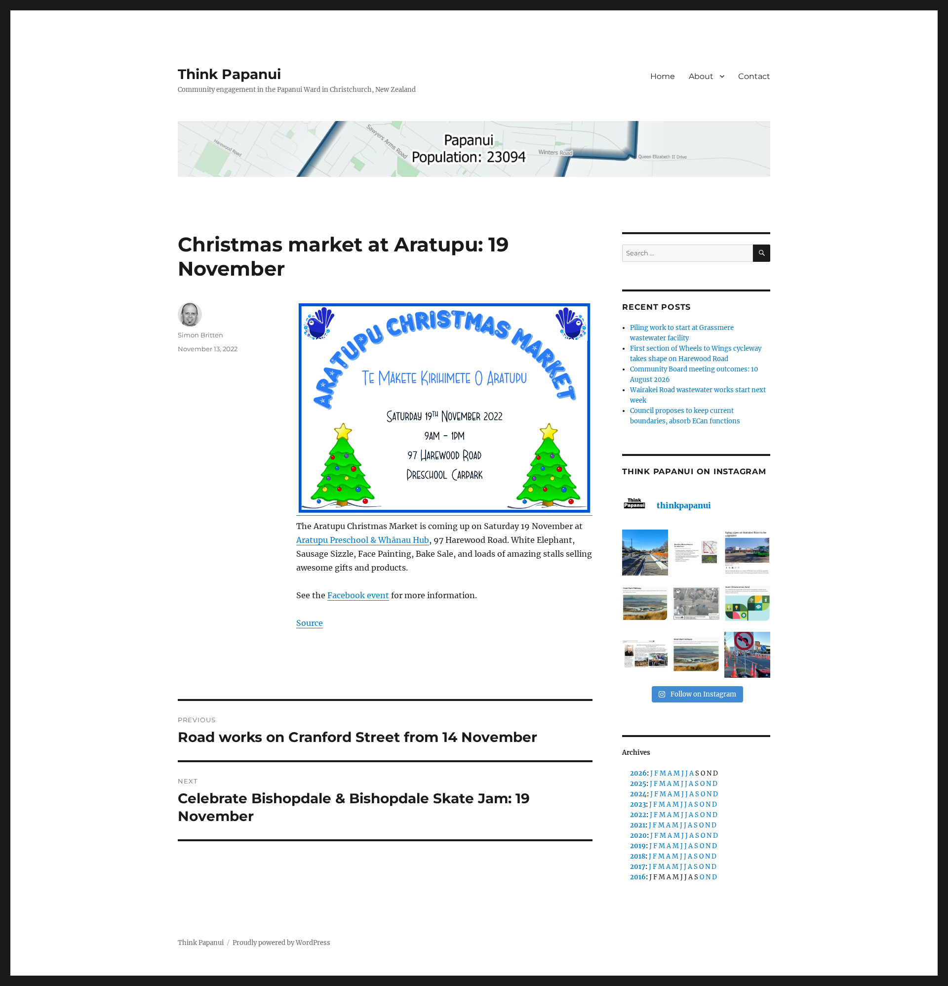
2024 (638, 794)
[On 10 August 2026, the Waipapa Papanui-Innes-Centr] (696, 552)
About (701, 76)
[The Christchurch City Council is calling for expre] (747, 603)
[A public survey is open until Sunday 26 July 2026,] (696, 655)
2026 (638, 773)
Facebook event (358, 595)
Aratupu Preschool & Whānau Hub (362, 540)
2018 (637, 856)
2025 (638, 784)
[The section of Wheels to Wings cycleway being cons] (645, 552)
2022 (638, 815)
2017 (637, 867)
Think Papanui (229, 74)
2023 (638, 804)
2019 (638, 846)
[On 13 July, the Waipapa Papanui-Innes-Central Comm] (645, 655)
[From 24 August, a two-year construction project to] (747, 552)
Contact (754, 76)
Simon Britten (200, 335)
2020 (638, 835)
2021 (637, 825)
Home (662, 76)
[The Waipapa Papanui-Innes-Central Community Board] (696, 603)
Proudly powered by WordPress (281, 943)
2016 (638, 877)
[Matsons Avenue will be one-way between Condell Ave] (747, 655)
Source (309, 623)
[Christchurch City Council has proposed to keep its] (645, 603)
